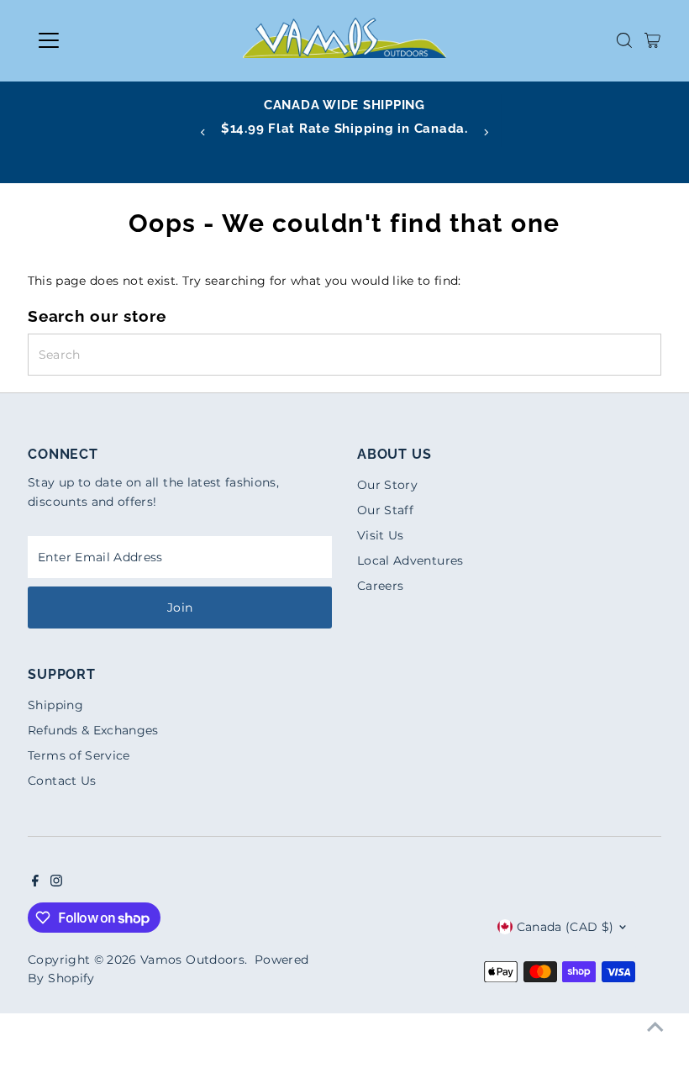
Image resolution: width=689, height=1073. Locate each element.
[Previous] (204, 132)
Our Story (387, 484)
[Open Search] (624, 40)
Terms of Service (79, 755)
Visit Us (380, 535)
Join (179, 607)
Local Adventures (410, 560)
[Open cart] (652, 40)
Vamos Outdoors (192, 959)
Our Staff (385, 510)
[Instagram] (56, 882)
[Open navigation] (103, 40)
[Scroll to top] (655, 1027)
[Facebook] (35, 882)
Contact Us (62, 780)
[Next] (485, 132)
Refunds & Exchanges (93, 730)
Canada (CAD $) (565, 926)
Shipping (55, 705)
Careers (380, 585)
